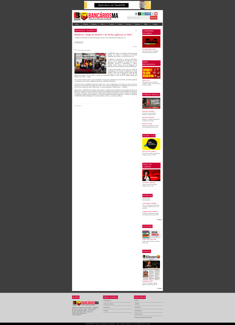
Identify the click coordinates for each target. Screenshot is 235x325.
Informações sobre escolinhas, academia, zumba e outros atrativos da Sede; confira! (151, 83)
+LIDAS (146, 199)
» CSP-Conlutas (138, 314)
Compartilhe (77, 105)
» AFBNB (136, 304)
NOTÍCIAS (147, 195)
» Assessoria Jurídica (108, 304)
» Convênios (106, 307)
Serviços (128, 24)
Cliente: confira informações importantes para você (149, 185)
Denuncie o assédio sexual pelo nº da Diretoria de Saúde (151, 120)
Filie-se (103, 24)
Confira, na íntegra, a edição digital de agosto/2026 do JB (149, 283)
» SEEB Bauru (138, 310)
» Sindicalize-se (107, 300)
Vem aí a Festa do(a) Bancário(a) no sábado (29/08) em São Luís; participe (150, 207)
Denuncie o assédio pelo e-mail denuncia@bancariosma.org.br (150, 126)
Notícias (137, 24)
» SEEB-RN (137, 307)
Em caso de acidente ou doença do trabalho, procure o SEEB (151, 154)
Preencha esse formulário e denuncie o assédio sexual (149, 113)
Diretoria (85, 24)
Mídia (146, 24)
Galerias (120, 24)
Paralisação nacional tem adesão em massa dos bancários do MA (150, 214)
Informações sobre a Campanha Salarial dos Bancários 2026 (150, 51)
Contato (155, 24)
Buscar (154, 17)
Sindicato (94, 24)
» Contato (105, 310)
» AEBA (136, 300)
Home (77, 24)
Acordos (111, 24)
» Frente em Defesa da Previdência (143, 317)
